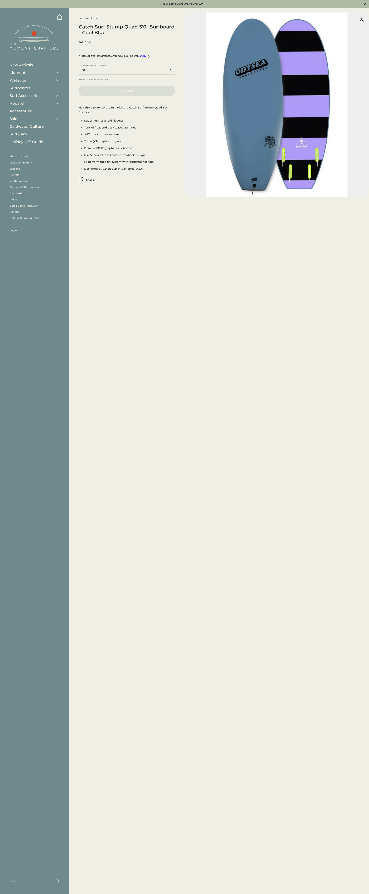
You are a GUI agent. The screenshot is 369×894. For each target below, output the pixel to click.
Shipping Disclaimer (93, 65)
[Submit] (58, 881)
